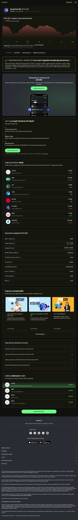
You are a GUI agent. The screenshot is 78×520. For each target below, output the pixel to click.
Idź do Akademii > (40, 334)
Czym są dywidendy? (60, 314)
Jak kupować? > (26, 52)
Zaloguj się (69, 2)
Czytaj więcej (10, 328)
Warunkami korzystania (15, 495)
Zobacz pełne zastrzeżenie (26, 495)
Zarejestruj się (6, 45)
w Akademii (45, 153)
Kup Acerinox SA (39, 88)
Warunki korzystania (16, 501)
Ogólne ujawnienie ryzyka (7, 501)
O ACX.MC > (17, 52)
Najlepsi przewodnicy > (39, 52)
